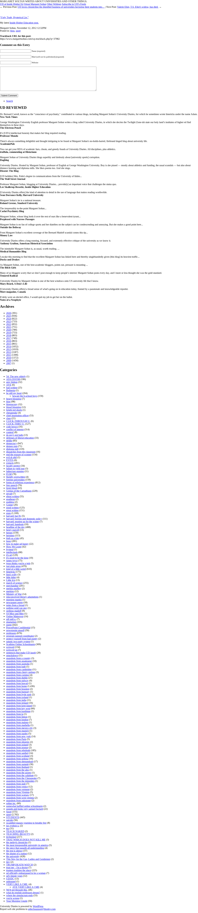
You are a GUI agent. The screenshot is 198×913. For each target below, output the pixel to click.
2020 (8, 329)
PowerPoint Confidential (18, 627)
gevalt (9, 493)
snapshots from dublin (17, 677)
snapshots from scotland (18, 756)
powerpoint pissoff (15, 630)
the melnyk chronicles (17, 842)
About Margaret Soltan (35, 4)
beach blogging (13, 398)
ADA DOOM (13, 379)
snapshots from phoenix (17, 742)
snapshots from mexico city (19, 728)
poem (9, 624)
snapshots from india (16, 700)
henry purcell (12, 530)
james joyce (12, 560)
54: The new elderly (16, 376)
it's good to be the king (17, 557)
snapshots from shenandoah (19, 761)
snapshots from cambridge (19, 669)
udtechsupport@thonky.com (42, 909)
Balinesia (10, 390)
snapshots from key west (18, 708)
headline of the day (15, 527)
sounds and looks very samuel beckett (24, 809)
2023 (8, 321)
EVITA (9, 460)
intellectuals (12, 552)
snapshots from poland (17, 744)
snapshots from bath (16, 666)
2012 (8, 352)
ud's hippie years (14, 876)
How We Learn (13, 546)
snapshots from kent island (19, 705)
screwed (10, 647)
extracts (10, 463)
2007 (8, 363)
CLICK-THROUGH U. (18, 421)
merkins (10, 591)
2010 (8, 357)
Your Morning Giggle (16, 901)
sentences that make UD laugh (21, 652)
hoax (8, 541)
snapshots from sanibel (17, 753)
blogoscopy (11, 404)
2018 (8, 335)
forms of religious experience (20, 482)
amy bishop (11, 382)
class (8, 418)
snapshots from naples (17, 733)
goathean (10, 499)
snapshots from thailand (17, 767)
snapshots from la (14, 714)
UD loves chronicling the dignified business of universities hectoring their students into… (61, 7)
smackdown (12, 655)
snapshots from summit (17, 764)
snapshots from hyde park (18, 694)
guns (8, 513)
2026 (8, 313)
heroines (10, 535)
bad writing (11, 387)
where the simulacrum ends (19, 895)
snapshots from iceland (17, 697)
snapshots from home (16, 686)
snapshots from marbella (18, 725)
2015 (8, 343)
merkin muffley (13, 588)
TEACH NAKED (15, 831)
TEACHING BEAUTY (18, 834)
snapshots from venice (17, 786)
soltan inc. (11, 803)
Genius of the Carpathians (19, 491)
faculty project (13, 465)
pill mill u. (11, 619)
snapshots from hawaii (17, 683)
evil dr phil (11, 457)
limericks (10, 571)
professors (11, 633)
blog (12, 30)
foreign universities (15, 479)
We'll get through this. (17, 890)
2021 (8, 327)
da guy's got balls (14, 435)
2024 (8, 318)
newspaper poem (14, 602)
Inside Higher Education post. (24, 22)
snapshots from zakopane (18, 800)
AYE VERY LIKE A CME (25, 887)
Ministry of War (14, 594)
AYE (8, 384)
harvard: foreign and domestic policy (24, 518)
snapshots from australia (18, 664)
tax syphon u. (12, 825)
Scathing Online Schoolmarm (20, 644)
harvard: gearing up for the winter (22, 521)
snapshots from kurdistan (18, 711)
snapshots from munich (17, 730)
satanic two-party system (18, 641)
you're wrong (12, 898)
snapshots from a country (18, 658)
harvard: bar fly (13, 516)
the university (12, 856)
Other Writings (54, 4)
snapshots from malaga (17, 722)
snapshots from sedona (17, 758)
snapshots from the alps (17, 770)
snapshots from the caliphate (20, 775)
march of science (14, 583)
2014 (8, 346)
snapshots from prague (17, 747)
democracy (11, 443)
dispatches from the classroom (20, 451)
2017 (8, 338)
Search (9, 101)
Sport (8, 811)
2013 (8, 349)
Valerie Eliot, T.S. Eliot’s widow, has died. (137, 7)
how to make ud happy (17, 544)
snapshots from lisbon (16, 717)
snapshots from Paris (16, 739)
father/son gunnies (15, 471)
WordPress (38, 906)
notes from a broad (15, 605)
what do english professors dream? (23, 892)
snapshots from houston (17, 689)
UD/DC (10, 878)
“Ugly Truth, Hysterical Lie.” (14, 17)
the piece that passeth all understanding (25, 848)
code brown (12, 426)
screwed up (11, 650)
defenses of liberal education (20, 438)
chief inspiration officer (17, 415)
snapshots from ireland (17, 703)
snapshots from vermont (18, 789)
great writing (12, 510)
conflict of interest (15, 429)
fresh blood (11, 488)
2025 (8, 316)
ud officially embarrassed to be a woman (26, 873)
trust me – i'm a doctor (17, 867)
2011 (8, 355)
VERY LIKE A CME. (17, 884)
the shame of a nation (16, 853)
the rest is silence (14, 850)
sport (18, 30)
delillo (9, 440)
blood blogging (13, 407)
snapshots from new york (18, 736)
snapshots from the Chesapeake (21, 778)
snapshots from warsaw (17, 795)
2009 (8, 360)
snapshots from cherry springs (20, 672)
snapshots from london (17, 719)
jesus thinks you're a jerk (18, 563)
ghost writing (12, 496)
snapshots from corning (17, 675)
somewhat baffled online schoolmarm (24, 806)
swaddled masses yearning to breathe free (26, 823)
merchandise (12, 585)
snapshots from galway (17, 680)
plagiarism (11, 622)
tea (7, 828)
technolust (11, 836)
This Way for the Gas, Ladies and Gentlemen (28, 859)
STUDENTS (12, 817)
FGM (9, 474)
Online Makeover (14, 616)
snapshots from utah (16, 783)
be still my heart (14, 393)
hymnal (9, 549)
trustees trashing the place (18, 870)
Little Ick (10, 580)
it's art (9, 555)
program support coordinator (20, 636)
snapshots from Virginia (17, 792)
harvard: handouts (15, 524)
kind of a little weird (16, 569)
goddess (10, 502)
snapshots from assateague (19, 661)
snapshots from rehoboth (18, 750)
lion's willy (11, 574)
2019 (8, 332)
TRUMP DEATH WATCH (19, 864)
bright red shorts (14, 410)
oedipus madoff (13, 610)
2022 (8, 324)
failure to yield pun (15, 468)
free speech (11, 485)
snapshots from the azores (18, 772)
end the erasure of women (18, 454)
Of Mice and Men (15, 613)
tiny (8, 862)
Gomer (9, 504)
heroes (9, 532)
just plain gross (13, 566)
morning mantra (14, 599)
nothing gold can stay (16, 608)
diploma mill (12, 449)
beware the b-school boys (24, 396)
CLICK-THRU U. (15, 424)
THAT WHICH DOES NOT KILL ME (25, 839)
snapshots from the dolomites (20, 781)
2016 (8, 341)
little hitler (11, 577)
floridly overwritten (15, 477)
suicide (9, 820)
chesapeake (11, 412)
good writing (12, 507)
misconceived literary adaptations (22, 597)
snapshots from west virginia (20, 797)
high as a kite (12, 538)
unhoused (11, 881)
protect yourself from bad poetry (22, 638)
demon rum (11, 446)
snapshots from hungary (18, 691)
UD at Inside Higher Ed (11, 4)
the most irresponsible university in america (27, 845)
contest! (10, 432)
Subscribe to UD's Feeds (74, 4)
